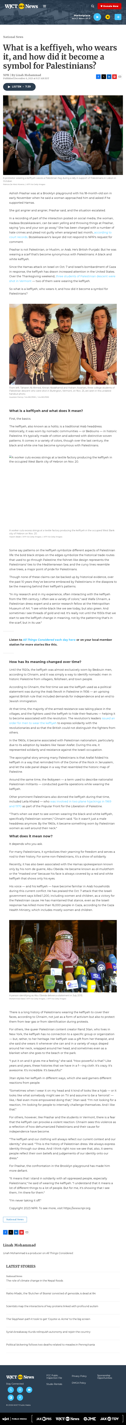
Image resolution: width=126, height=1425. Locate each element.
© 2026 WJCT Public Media (18, 1405)
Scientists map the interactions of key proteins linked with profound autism (52, 1306)
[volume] (107, 17)
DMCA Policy (79, 1383)
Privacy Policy (79, 1376)
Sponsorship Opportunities (104, 1376)
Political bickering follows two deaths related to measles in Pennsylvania (50, 1344)
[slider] (103, 17)
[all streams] (118, 17)
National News (13, 37)
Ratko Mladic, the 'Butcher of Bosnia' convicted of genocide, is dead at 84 (51, 1293)
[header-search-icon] (93, 6)
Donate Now (110, 6)
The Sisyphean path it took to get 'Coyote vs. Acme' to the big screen (48, 1319)
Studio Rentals (54, 1384)
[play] (97, 17)
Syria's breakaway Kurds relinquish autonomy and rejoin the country (48, 1331)
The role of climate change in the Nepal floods (34, 1280)
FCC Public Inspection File (54, 1376)
